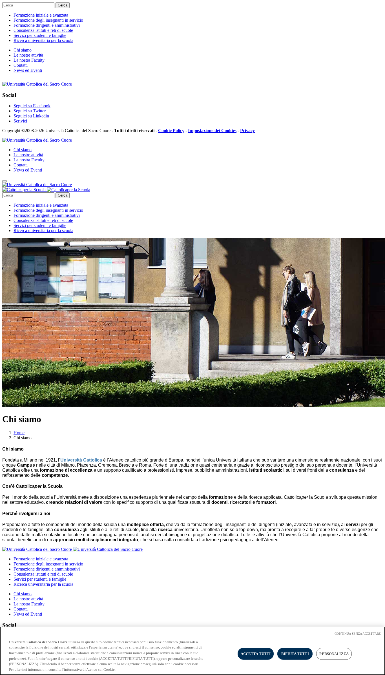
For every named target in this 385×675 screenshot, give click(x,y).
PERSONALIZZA (334, 654)
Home (19, 432)
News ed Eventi (28, 70)
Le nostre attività (28, 55)
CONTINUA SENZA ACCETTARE (358, 633)
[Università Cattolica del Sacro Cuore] (37, 84)
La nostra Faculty (29, 60)
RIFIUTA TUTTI (295, 654)
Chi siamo (23, 50)
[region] (192, 651)
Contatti (21, 65)
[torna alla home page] (46, 189)
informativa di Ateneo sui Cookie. (90, 669)
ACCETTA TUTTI (256, 654)
